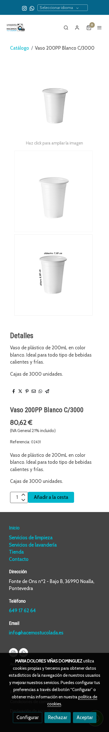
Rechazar (57, 717)
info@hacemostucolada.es (36, 632)
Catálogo (19, 48)
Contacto (19, 559)
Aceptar (85, 717)
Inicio (14, 528)
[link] (15, 27)
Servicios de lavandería (33, 545)
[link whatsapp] (32, 8)
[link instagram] (24, 8)
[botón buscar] (66, 27)
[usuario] (77, 27)
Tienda (16, 552)
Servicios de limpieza (31, 537)
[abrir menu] (99, 27)
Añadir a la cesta (51, 497)
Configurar (27, 717)
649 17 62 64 (22, 610)
